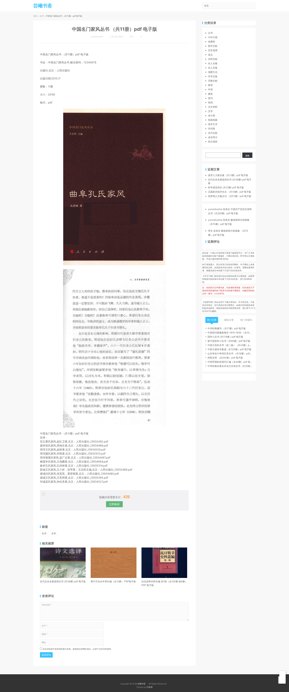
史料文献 (212, 59)
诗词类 (211, 128)
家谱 (210, 85)
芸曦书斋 (141, 683)
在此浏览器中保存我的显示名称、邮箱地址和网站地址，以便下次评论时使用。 (78, 649)
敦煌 (210, 102)
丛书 (42, 16)
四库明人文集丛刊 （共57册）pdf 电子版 (229, 196)
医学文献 (212, 45)
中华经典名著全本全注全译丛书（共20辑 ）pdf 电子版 (230, 366)
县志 (210, 54)
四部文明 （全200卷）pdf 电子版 (225, 357)
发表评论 (46, 654)
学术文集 (212, 76)
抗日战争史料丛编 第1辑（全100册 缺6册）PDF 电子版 (164, 583)
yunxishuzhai (215, 209)
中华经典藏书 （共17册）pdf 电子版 (227, 328)
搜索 (247, 155)
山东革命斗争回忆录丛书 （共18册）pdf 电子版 (230, 353)
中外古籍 (212, 37)
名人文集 (212, 67)
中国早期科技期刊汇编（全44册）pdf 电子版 (230, 361)
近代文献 (212, 132)
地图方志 (212, 72)
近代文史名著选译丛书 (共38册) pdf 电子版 (63, 581)
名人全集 (212, 63)
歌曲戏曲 (212, 119)
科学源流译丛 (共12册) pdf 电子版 (226, 187)
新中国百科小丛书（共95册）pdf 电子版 (229, 340)
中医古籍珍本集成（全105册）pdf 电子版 (229, 349)
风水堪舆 (212, 141)
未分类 (211, 115)
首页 (35, 16)
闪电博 (150, 687)
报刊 (210, 98)
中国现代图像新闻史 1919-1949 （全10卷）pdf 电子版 (230, 332)
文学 (53, 533)
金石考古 (212, 137)
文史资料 (212, 106)
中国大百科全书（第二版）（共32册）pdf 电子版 (230, 345)
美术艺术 (212, 124)
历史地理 (212, 50)
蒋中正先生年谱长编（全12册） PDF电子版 (113, 581)
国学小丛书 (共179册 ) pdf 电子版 (225, 336)
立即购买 (114, 504)
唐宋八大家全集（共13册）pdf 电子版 (228, 175)
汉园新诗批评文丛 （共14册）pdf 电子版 (229, 191)
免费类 (211, 41)
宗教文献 (212, 80)
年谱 (210, 89)
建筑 (210, 93)
